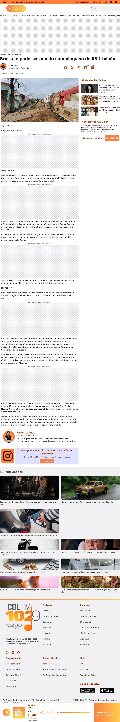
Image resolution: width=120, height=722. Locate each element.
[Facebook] (116, 2)
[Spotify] (111, 2)
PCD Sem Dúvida (85, 15)
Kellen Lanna (13, 65)
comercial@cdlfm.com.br (22, 644)
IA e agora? (85, 622)
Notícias (12, 15)
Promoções (114, 15)
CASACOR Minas (27, 15)
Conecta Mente (67, 15)
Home (3, 15)
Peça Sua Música (88, 675)
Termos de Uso (50, 664)
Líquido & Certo (87, 633)
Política (46, 639)
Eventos (41, 15)
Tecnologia (48, 644)
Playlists (101, 15)
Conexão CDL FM (14, 675)
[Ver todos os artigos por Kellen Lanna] (3, 66)
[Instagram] (106, 2)
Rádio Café (11, 686)
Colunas (52, 15)
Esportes (47, 627)
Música (46, 633)
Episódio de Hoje (88, 616)
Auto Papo (85, 610)
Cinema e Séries (50, 616)
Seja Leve (84, 639)
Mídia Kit (96, 2)
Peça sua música (81, 2)
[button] (65, 67)
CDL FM (83, 664)
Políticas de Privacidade (54, 669)
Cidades (47, 610)
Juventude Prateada (89, 627)
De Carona (11, 680)
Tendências (85, 644)
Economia (47, 622)
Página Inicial (7, 54)
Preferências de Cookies (54, 675)
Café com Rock (13, 664)
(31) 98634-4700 (32, 641)
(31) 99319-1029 (30, 639)
